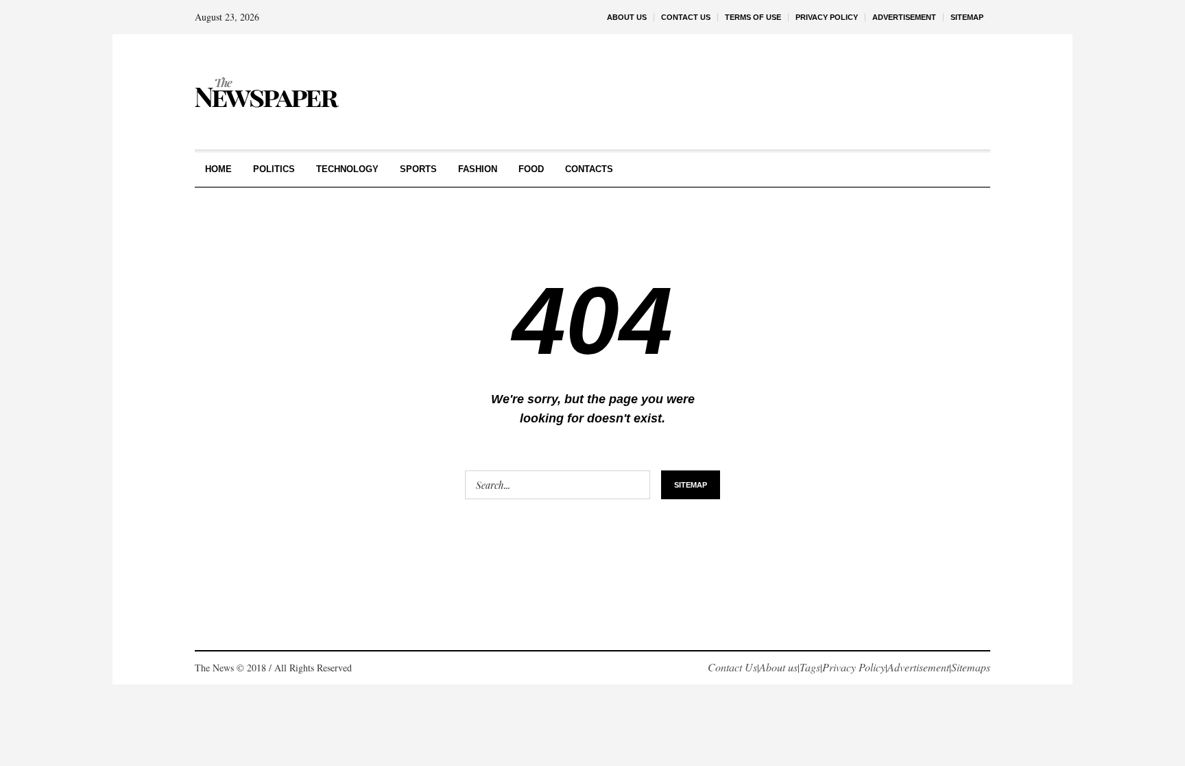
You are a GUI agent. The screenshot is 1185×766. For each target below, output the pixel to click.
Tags (810, 667)
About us (778, 667)
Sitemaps (970, 667)
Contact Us (732, 667)
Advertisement (918, 667)
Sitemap (690, 485)
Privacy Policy (853, 667)
